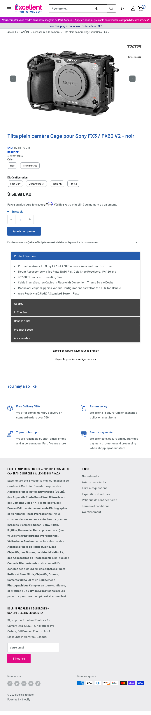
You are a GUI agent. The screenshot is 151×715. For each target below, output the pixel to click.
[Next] (132, 79)
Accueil (11, 32)
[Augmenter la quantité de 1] (30, 219)
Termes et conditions (95, 506)
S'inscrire (19, 658)
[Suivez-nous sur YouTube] (31, 683)
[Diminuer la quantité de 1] (11, 219)
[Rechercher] (111, 8)
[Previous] (13, 79)
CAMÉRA (24, 32)
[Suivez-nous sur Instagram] (24, 683)
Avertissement (91, 512)
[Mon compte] (133, 8)
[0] (140, 8)
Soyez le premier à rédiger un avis (75, 359)
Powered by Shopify (18, 699)
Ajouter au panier (24, 231)
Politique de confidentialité (99, 500)
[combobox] (78, 8)
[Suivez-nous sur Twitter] (17, 683)
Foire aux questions (94, 488)
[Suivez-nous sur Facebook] (10, 683)
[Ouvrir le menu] (9, 8)
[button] (96, 8)
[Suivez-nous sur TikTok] (38, 683)
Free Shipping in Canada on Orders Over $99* (75, 26)
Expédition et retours (96, 494)
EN (122, 8)
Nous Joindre (90, 476)
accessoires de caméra (46, 32)
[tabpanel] (75, 275)
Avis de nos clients (94, 482)
